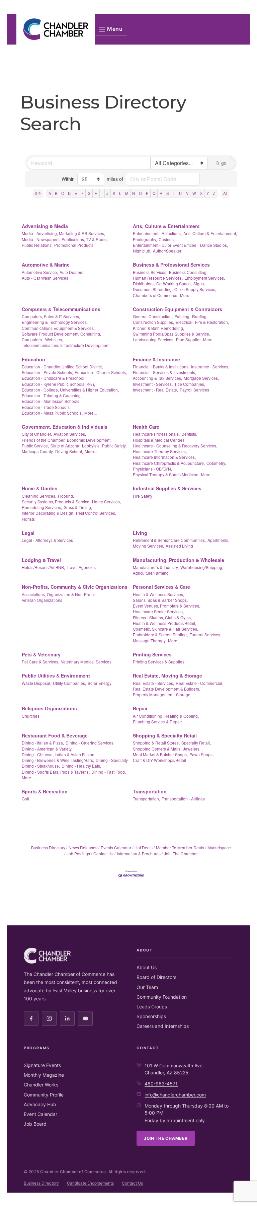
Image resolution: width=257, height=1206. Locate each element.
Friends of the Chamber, (43, 440)
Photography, (145, 239)
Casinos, (167, 239)
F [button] (82, 193)
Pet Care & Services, (40, 661)
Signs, (199, 283)
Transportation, (146, 798)
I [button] (101, 193)
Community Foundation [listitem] (162, 997)
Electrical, (184, 322)
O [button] (140, 193)
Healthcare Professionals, (156, 434)
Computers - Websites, (42, 339)
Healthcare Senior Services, (158, 611)
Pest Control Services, (96, 513)
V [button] (187, 193)
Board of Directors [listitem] (156, 977)
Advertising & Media (45, 226)
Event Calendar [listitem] (40, 1114)
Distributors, (144, 283)
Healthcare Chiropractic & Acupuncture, (169, 463)
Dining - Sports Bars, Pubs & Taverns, (56, 772)
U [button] (180, 193)
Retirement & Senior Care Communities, (169, 540)
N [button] (133, 193)
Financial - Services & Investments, (164, 372)
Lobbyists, (91, 445)
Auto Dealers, (72, 272)
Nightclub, (142, 251)
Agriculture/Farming (151, 573)
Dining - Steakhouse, (41, 766)
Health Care (146, 426)
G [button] (89, 193)
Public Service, (35, 445)
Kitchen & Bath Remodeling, (158, 328)
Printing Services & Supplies (158, 661)
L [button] (120, 193)
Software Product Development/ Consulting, (61, 334)
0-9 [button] (37, 193)
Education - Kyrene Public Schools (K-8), (58, 384)
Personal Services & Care (161, 586)
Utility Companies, (69, 683)
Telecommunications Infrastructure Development (65, 345)
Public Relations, (37, 245)
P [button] (147, 193)
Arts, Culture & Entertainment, (210, 233)
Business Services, (150, 272)
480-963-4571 (161, 1083)
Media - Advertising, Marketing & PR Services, (63, 233)
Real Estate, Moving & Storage (167, 675)
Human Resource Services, (158, 278)
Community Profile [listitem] (44, 1094)
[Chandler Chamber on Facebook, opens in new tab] (31, 1018)
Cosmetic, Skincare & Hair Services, (165, 629)
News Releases (83, 847)
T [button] (174, 193)
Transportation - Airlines (183, 798)
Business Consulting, (188, 272)
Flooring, (66, 496)
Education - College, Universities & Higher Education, (70, 390)
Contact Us (103, 853)
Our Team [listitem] (147, 987)
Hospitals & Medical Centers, (159, 440)
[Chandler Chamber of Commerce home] (55, 29)
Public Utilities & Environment (56, 675)
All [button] (225, 193)
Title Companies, (189, 384)
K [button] (114, 193)
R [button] (161, 193)
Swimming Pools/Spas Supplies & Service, (171, 334)
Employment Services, (204, 278)
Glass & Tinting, (78, 507)
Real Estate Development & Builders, (166, 689)
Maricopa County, (38, 451)
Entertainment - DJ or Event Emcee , (165, 245)
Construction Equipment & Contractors (177, 309)
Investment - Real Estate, (155, 390)
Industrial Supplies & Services (167, 488)
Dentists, (189, 434)
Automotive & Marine (46, 264)
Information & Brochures (139, 853)
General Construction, (153, 316)
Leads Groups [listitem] (152, 1006)
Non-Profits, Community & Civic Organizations (74, 586)
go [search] (224, 162)
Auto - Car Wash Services (45, 278)
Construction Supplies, (153, 322)
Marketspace (219, 847)
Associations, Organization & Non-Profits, (59, 594)
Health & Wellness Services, (158, 594)
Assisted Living (179, 546)
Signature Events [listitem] (42, 1065)
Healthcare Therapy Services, (160, 451)
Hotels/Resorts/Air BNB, (43, 567)
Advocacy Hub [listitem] (40, 1104)
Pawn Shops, (201, 754)
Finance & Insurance (156, 359)
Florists (28, 519)
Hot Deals (144, 847)
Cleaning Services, (39, 496)
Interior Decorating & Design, (48, 513)
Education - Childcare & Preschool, (53, 378)
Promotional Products (73, 245)
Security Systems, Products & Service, (56, 501)
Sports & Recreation (45, 791)
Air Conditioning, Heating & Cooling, (166, 716)
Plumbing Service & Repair (157, 721)
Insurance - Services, (210, 366)
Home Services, (106, 501)
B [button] (56, 193)
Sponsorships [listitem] (151, 1016)
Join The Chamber (181, 853)
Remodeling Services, (42, 507)
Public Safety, (114, 445)
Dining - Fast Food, (108, 772)
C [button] (62, 193)
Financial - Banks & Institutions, (161, 366)
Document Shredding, (153, 289)
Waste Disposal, (36, 683)
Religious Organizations (49, 708)
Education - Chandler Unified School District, (62, 366)
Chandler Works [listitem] (41, 1084)
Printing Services (152, 654)
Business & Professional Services (171, 264)
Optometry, (216, 463)
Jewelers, (191, 749)
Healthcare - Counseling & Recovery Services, (175, 445)
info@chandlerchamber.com (175, 1094)
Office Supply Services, (195, 289)
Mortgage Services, (201, 378)
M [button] (126, 193)
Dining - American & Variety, (47, 749)
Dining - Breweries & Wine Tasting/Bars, (58, 760)
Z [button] (214, 193)
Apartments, (218, 540)
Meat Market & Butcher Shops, (160, 754)
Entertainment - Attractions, (157, 233)
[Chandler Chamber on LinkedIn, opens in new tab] (67, 1018)
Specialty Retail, (196, 743)
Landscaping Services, (153, 339)
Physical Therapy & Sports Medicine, (166, 474)
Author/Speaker (167, 251)
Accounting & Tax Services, (157, 378)
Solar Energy (99, 683)
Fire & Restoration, (212, 322)
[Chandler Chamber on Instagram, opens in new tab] (49, 1018)
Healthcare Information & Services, (164, 457)
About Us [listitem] (147, 967)
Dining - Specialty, (112, 760)
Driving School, (69, 451)
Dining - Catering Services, (90, 743)
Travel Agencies (81, 567)
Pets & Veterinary (41, 654)
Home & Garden (40, 488)
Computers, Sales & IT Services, (51, 316)
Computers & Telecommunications (61, 309)
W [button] (194, 193)
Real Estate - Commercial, (199, 683)
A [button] (50, 193)
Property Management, (153, 694)
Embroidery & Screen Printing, (160, 634)
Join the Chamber (166, 1138)
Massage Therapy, (149, 640)
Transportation (150, 791)
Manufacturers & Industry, (156, 567)
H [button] (96, 193)
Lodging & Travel (41, 560)
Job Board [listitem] (35, 1124)
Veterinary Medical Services (86, 661)
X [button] (201, 193)
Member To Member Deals (180, 847)
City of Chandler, (37, 434)
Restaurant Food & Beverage (55, 735)
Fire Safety (142, 496)
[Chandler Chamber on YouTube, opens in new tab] (85, 1018)
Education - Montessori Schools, (51, 401)
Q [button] (154, 193)
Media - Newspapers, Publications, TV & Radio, (65, 239)
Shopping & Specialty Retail (165, 735)
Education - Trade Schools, (46, 407)
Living (140, 532)
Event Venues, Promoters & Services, (166, 606)
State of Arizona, (65, 445)
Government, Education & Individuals (64, 426)
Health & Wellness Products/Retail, (164, 623)
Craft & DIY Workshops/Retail (159, 760)
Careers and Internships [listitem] (163, 1026)
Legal (28, 532)
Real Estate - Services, (153, 683)
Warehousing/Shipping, (201, 567)
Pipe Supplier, (188, 339)
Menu (115, 28)
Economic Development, (89, 440)
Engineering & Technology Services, (55, 322)
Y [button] (207, 193)
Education (33, 359)
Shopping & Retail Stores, (156, 743)
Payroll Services (194, 390)
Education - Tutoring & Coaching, (52, 395)
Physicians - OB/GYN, (152, 469)
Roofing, (199, 316)
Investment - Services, (153, 384)
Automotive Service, (40, 272)
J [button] (107, 193)
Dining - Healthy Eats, (81, 766)
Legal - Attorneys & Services (47, 540)
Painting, (182, 316)
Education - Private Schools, (47, 372)
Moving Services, (148, 546)
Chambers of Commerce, (155, 295)
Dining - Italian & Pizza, (43, 743)
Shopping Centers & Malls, (157, 749)
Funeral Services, (205, 634)
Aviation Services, (70, 434)
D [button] (69, 193)
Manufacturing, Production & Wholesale (178, 560)
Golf (25, 798)
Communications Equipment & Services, (58, 328)
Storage (183, 694)
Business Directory (48, 847)
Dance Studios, (214, 245)
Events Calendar (116, 847)
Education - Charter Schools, (101, 372)
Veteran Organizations (42, 600)
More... (186, 295)
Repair (140, 708)
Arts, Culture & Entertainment (166, 226)
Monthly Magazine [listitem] (44, 1075)
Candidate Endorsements (90, 1183)
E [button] (76, 193)
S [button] (167, 193)
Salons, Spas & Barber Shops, (160, 600)
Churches (30, 716)
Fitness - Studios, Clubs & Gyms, (162, 617)
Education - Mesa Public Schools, (52, 413)
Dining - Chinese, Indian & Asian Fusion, (58, 754)
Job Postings (78, 853)
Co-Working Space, (174, 283)
